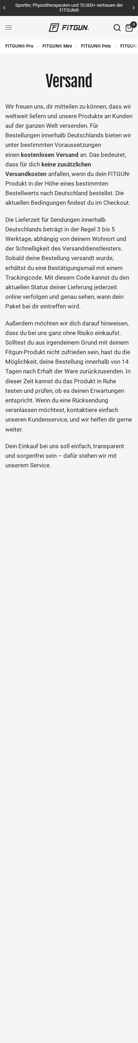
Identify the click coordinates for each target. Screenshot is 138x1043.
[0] (128, 27)
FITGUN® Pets (96, 46)
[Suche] (117, 27)
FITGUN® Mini (57, 46)
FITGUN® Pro (19, 46)
